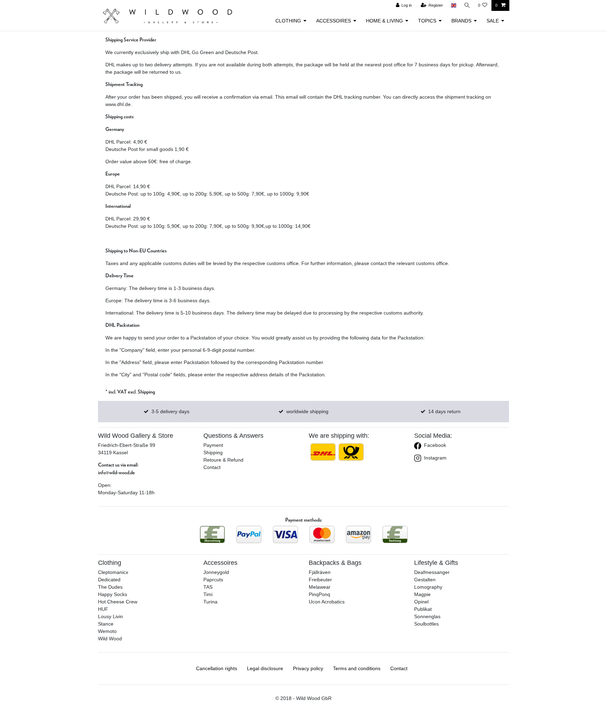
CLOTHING (288, 21)
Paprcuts (213, 579)
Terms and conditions (356, 668)
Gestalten (425, 579)
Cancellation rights (216, 668)
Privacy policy (308, 668)
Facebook (434, 445)
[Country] (453, 5)
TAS (208, 587)
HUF (103, 609)
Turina (210, 601)
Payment (213, 445)
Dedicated (109, 579)
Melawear (320, 587)
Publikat (423, 609)
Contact (212, 467)
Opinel (421, 601)
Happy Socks (112, 594)
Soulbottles (426, 624)
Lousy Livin (110, 616)
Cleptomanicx (113, 572)
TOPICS (427, 21)
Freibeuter (320, 579)
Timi (208, 594)
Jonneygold (216, 572)
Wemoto (107, 631)
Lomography (428, 587)
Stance (105, 624)
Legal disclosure (265, 668)
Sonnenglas (427, 616)
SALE (493, 21)
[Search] (467, 5)
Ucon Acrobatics (327, 601)
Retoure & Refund (223, 460)
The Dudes (110, 587)
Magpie (422, 594)
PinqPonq (319, 594)
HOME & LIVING (384, 21)
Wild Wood (110, 638)
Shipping (213, 452)
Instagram (434, 458)
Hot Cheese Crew (117, 601)
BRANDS (461, 21)
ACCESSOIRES (333, 21)
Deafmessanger (432, 572)
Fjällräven (320, 572)
